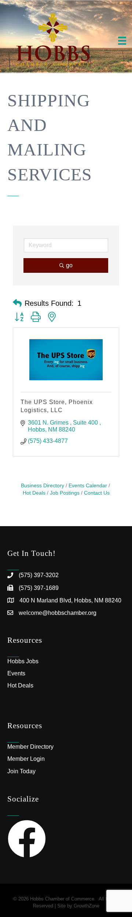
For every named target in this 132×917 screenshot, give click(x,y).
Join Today (21, 771)
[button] (17, 303)
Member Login (26, 759)
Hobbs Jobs (22, 661)
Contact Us (97, 493)
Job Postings (65, 493)
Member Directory (30, 747)
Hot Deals (20, 685)
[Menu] (122, 41)
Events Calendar (88, 485)
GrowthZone (86, 906)
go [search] (69, 265)
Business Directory (42, 485)
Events (16, 673)
